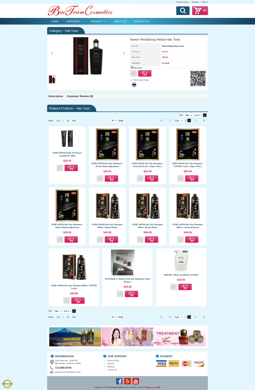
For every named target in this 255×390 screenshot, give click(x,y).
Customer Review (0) (80, 96)
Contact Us (142, 21)
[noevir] (127, 346)
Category (73, 21)
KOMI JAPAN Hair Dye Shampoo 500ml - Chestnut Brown (188, 226)
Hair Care (71, 31)
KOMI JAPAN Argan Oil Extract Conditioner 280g (67, 154)
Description (56, 96)
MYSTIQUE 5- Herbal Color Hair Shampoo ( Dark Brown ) (127, 280)
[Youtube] (136, 384)
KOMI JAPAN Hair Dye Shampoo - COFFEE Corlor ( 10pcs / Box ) (188, 165)
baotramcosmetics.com (119, 387)
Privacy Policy (113, 360)
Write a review (138, 67)
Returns (111, 364)
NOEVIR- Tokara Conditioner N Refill (181, 275)
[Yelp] (127, 384)
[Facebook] (119, 384)
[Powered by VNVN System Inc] (153, 387)
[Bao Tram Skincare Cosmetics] (80, 15)
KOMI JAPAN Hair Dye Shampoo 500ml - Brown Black (147, 226)
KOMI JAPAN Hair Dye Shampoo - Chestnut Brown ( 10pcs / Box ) (147, 165)
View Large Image (141, 80)
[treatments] (180, 346)
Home (54, 21)
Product (97, 21)
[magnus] (75, 346)
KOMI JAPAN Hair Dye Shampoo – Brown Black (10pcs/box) (107, 165)
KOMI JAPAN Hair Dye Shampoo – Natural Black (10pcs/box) (67, 226)
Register (195, 2)
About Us (120, 21)
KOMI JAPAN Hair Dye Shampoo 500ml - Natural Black (107, 226)
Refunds (111, 367)
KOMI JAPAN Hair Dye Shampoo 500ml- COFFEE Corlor (74, 287)
